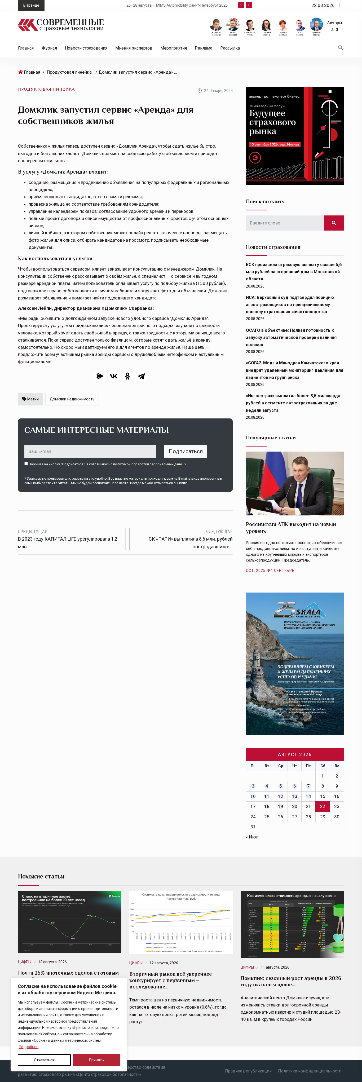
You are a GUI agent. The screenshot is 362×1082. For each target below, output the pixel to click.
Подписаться (186, 451)
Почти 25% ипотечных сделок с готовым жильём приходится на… (68, 976)
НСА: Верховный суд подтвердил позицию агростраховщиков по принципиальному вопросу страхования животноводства (290, 304)
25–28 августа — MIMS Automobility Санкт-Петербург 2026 (112, 5)
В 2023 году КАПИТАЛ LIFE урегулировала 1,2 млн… (67, 539)
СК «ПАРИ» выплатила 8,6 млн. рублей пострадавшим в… (191, 539)
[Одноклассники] (127, 376)
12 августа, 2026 (163, 963)
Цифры (24, 962)
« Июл (252, 837)
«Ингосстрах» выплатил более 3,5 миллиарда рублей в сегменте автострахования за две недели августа (293, 403)
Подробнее (28, 1047)
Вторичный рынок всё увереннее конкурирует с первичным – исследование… (170, 980)
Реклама (203, 48)
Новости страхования (86, 48)
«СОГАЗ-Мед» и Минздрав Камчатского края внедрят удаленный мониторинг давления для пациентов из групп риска (294, 370)
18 (267, 806)
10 (253, 796)
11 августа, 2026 (275, 967)
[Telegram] (141, 376)
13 (294, 796)
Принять (96, 1060)
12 (280, 796)
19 (280, 806)
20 (294, 806)
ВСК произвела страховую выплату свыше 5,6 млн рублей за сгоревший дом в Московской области (294, 271)
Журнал (49, 48)
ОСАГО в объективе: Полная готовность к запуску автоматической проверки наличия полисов (291, 337)
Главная (26, 48)
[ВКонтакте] (113, 376)
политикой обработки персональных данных (149, 464)
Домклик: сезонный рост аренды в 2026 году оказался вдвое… (291, 981)
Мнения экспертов (133, 48)
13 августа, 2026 (52, 962)
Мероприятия (173, 48)
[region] (69, 1024)
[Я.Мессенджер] (100, 376)
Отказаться (44, 1060)
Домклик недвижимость (72, 399)
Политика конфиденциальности (309, 1071)
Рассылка (230, 48)
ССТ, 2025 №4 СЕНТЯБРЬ (270, 570)
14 (308, 796)
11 (267, 796)
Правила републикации (248, 1071)
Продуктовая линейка (69, 72)
